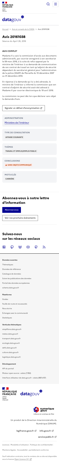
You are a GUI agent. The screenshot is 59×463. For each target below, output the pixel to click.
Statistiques (7, 317)
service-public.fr (46, 436)
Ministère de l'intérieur (17, 122)
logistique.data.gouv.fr (11, 357)
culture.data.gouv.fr (10, 352)
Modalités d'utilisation (20, 445)
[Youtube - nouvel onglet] (28, 247)
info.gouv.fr (45, 430)
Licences (5, 445)
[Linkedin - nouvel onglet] (4, 247)
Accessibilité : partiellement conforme (33, 450)
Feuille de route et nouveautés (14, 304)
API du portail (8, 368)
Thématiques (7, 264)
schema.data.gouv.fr (10, 287)
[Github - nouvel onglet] (36, 247)
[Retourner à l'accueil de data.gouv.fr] (13, 19)
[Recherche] (48, 4)
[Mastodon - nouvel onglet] (12, 247)
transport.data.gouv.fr (11, 338)
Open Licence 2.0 (21, 459)
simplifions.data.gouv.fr (11, 329)
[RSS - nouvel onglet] (44, 247)
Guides (5, 299)
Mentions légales (9, 450)
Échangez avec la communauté (15, 313)
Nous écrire (7, 308)
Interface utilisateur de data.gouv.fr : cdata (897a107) (24, 378)
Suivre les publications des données (16, 278)
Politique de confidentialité (41, 445)
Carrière (9, 179)
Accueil (5, 29)
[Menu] (55, 4)
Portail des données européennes (16, 283)
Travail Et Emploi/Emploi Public (21, 151)
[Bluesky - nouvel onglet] (20, 247)
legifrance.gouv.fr (25, 430)
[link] (23, 108)
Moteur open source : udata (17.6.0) (16, 373)
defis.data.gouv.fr (9, 347)
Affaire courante (14, 137)
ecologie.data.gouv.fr (11, 343)
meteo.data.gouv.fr (10, 334)
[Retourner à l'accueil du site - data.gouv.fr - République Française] (31, 394)
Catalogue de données (11, 274)
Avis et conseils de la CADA (23, 29)
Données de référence (11, 269)
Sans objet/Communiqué (20, 165)
